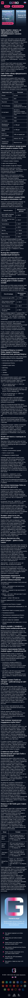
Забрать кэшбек (10, 23)
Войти (7, 6)
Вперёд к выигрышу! (14, 915)
